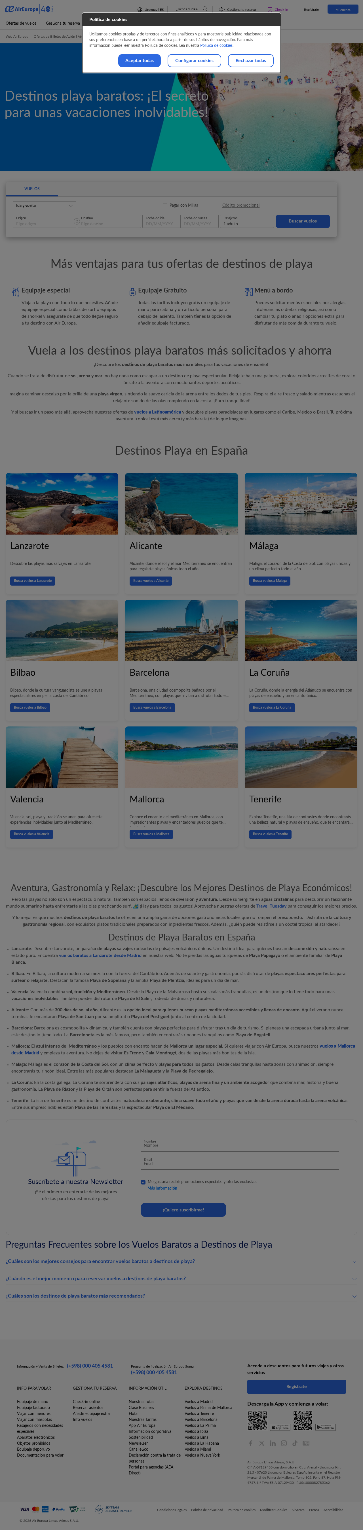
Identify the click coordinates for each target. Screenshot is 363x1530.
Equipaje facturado (33, 1408)
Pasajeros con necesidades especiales (40, 1429)
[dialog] (181, 43)
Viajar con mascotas (34, 1420)
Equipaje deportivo (33, 1449)
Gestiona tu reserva (63, 24)
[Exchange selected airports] (77, 221)
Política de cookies (216, 46)
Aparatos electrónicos (36, 1438)
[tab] (32, 189)
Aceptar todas (139, 60)
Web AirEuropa (17, 36)
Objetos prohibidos (33, 1444)
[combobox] (42, 205)
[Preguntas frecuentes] (205, 9)
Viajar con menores (33, 1414)
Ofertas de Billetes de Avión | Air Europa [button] (64, 36)
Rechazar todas (251, 60)
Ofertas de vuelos (21, 24)
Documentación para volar (40, 1455)
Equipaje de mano (32, 1402)
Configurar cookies (194, 60)
